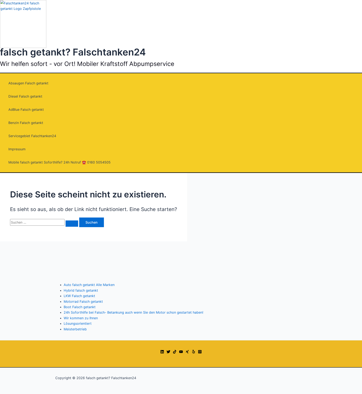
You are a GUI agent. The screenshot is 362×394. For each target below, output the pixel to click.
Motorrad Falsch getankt (83, 301)
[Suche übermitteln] (72, 223)
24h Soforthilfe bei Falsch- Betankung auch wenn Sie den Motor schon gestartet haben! (133, 312)
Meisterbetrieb (75, 329)
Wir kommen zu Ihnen (81, 318)
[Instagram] (200, 352)
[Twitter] (168, 352)
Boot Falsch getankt (80, 307)
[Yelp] (193, 352)
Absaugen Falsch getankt (28, 83)
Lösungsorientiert (78, 323)
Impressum (17, 149)
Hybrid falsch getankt (81, 290)
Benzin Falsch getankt (25, 123)
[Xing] (187, 352)
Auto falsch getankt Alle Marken (89, 285)
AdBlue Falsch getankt (26, 109)
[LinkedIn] (162, 352)
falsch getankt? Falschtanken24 (73, 52)
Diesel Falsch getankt (25, 96)
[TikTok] (175, 352)
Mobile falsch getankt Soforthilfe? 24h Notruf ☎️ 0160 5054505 (59, 162)
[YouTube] (181, 352)
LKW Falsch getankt (79, 296)
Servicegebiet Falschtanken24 (32, 136)
